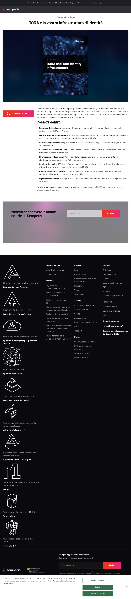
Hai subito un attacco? (113, 326)
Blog (76, 270)
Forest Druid (8, 546)
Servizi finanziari (81, 310)
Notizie (106, 315)
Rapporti (78, 286)
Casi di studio (80, 274)
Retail (77, 327)
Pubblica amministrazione (85, 322)
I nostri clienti (52, 274)
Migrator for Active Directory (15, 460)
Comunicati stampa (111, 311)
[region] (65, 587)
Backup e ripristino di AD (57, 314)
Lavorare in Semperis (112, 283)
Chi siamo (107, 270)
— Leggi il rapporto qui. (65, 3)
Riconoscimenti (110, 307)
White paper (79, 294)
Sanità (77, 314)
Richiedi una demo (111, 321)
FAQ (104, 287)
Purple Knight (9, 516)
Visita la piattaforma (55, 270)
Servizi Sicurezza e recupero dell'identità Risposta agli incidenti (58, 329)
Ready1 (6, 489)
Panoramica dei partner (84, 342)
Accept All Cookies (98, 594)
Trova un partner (81, 353)
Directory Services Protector (16, 287)
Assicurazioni (80, 318)
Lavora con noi (109, 274)
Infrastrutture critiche (84, 305)
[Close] (127, 587)
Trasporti (78, 331)
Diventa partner (81, 358)
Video (76, 290)
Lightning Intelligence (13, 430)
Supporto (107, 291)
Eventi (106, 279)
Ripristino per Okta (11, 374)
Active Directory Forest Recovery (18, 314)
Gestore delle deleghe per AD (16, 400)
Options (97, 587)
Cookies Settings (97, 580)
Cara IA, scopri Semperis (113, 296)
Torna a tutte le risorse (66, 17)
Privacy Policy (77, 224)
